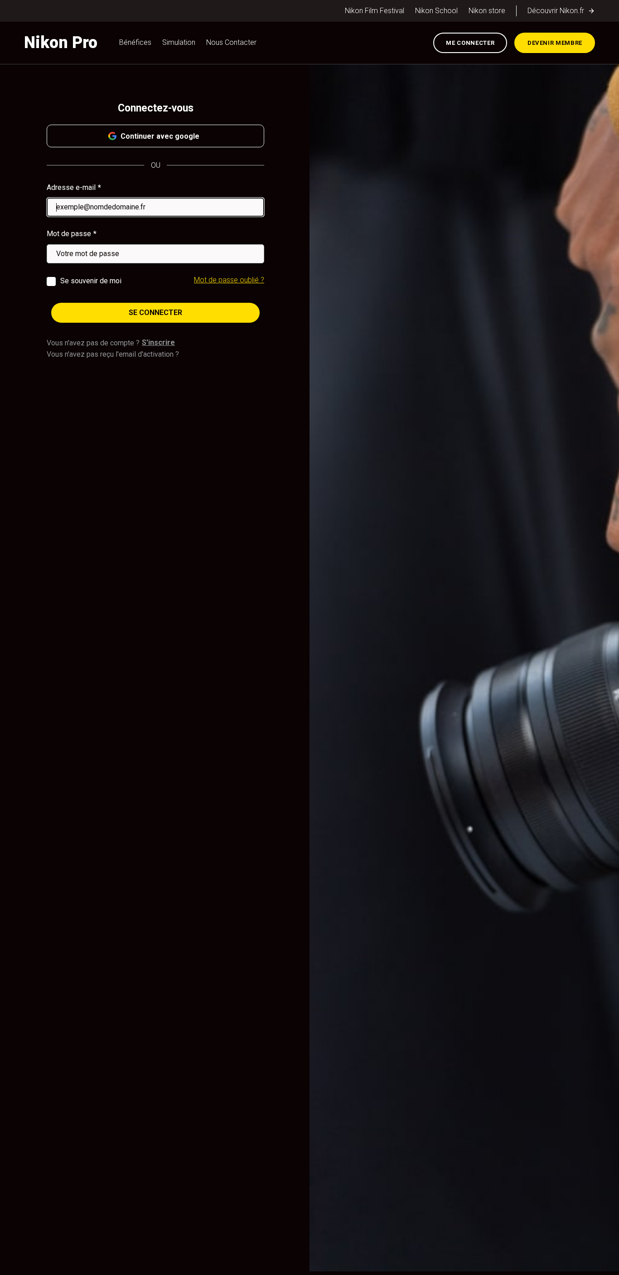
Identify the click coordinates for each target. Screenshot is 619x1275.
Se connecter (155, 312)
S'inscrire (158, 342)
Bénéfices (135, 42)
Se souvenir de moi (90, 280)
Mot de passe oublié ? (229, 280)
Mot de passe (69, 233)
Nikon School (436, 10)
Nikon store (487, 10)
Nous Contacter (231, 42)
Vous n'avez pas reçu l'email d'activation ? (113, 354)
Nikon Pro (60, 42)
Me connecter (470, 42)
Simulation (178, 42)
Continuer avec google (160, 136)
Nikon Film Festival (374, 10)
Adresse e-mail (71, 187)
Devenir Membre (554, 42)
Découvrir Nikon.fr (555, 10)
